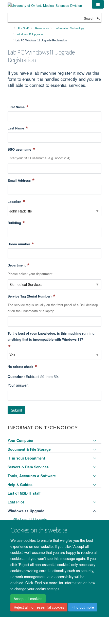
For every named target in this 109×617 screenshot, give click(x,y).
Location (15, 201)
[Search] (98, 18)
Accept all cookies (28, 598)
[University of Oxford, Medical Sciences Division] (45, 3)
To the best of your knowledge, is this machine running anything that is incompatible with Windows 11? (51, 336)
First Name (17, 106)
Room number (19, 244)
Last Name (16, 128)
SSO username (20, 149)
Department (17, 265)
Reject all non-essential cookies (39, 607)
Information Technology (70, 28)
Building (15, 222)
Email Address (20, 180)
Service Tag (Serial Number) (30, 296)
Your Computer (20, 440)
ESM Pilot (16, 501)
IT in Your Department (26, 458)
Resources (42, 28)
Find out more (82, 607)
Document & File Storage (29, 449)
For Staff (23, 28)
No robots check (21, 366)
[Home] (12, 28)
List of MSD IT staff (24, 493)
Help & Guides (20, 484)
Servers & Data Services (28, 466)
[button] (98, 4)
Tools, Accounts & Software (32, 475)
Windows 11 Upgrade (30, 34)
